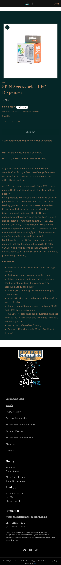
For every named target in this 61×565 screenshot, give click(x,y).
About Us (10, 444)
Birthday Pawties (15, 431)
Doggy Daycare (14, 412)
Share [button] (8, 100)
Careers (10, 450)
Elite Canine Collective (20, 561)
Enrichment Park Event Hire (20, 424)
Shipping (18, 111)
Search (9, 405)
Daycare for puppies (16, 418)
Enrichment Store (15, 399)
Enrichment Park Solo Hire (20, 437)
